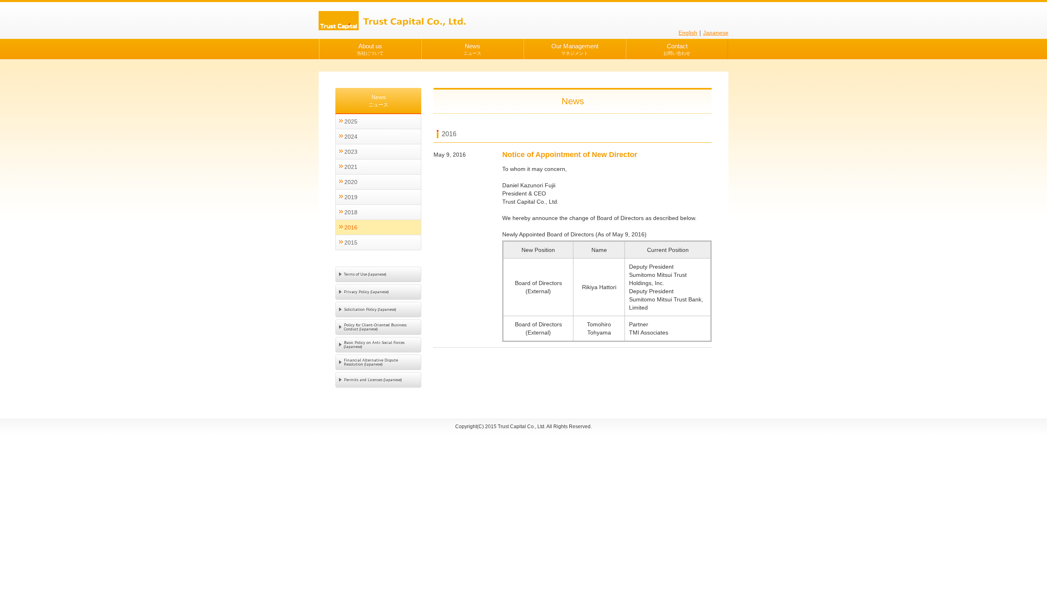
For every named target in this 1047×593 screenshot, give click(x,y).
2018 (350, 212)
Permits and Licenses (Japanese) (373, 379)
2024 (350, 136)
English (688, 32)
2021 (350, 167)
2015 (350, 242)
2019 (350, 197)
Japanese (715, 32)
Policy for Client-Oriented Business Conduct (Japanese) (375, 327)
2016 (350, 227)
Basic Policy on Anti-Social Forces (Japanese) (374, 344)
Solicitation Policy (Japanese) (370, 309)
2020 (350, 182)
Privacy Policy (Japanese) (366, 291)
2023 (350, 151)
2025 (350, 121)
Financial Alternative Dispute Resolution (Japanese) (371, 362)
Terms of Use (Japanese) (365, 274)
